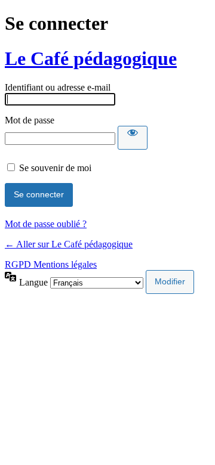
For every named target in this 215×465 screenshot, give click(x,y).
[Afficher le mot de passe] (133, 138)
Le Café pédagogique (91, 58)
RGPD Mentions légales (51, 264)
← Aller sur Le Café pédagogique (69, 244)
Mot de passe (29, 120)
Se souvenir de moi (55, 168)
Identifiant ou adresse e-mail (57, 87)
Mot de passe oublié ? (46, 224)
